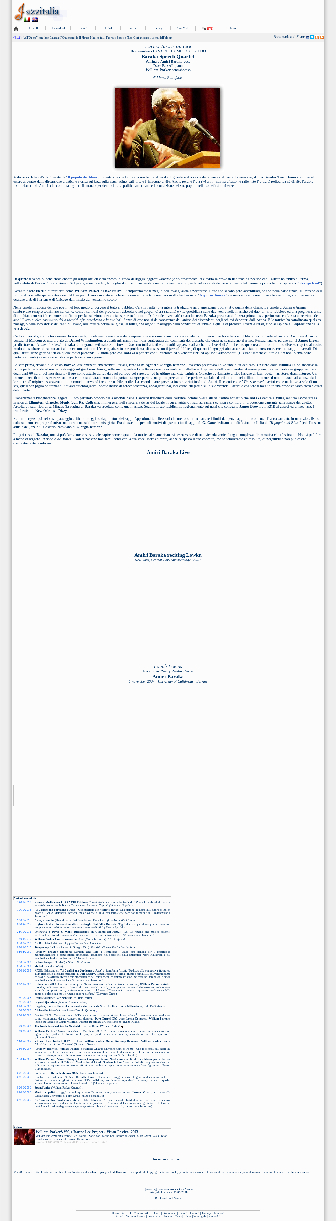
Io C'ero (155, 1213)
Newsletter (154, 1216)
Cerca (178, 1216)
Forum (168, 1216)
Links (188, 1216)
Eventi (83, 28)
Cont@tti (214, 1216)
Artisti (108, 28)
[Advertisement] (227, 12)
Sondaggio (200, 1216)
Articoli (33, 28)
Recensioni (58, 28)
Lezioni (133, 28)
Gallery (158, 28)
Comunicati (141, 1213)
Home (115, 1213)
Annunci (219, 1213)
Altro (233, 28)
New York (183, 28)
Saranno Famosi (135, 1216)
